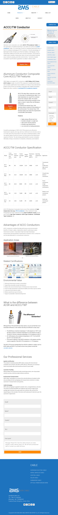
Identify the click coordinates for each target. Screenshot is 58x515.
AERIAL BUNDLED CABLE (37, 472)
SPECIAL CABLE (50, 52)
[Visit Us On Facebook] (6, 3)
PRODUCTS (20, 12)
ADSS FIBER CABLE (51, 57)
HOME (8, 12)
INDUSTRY (33, 12)
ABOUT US (28, 18)
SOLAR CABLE (50, 48)
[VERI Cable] (29, 7)
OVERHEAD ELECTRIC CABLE (38, 470)
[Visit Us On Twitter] (4, 3)
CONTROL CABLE (51, 55)
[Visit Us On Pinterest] (13, 3)
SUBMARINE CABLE (51, 59)
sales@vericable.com (14, 495)
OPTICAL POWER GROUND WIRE (39, 482)
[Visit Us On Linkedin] (11, 3)
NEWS (17, 18)
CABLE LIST (48, 12)
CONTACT (40, 18)
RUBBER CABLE (50, 50)
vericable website (8, 348)
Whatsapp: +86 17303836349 (16, 499)
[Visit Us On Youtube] (8, 3)
